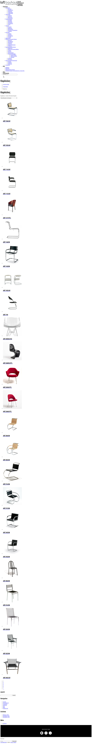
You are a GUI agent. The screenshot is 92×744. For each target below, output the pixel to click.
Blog (4, 72)
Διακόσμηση (8, 38)
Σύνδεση (5, 723)
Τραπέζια (10, 15)
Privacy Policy (13, 742)
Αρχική (19, 1)
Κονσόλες (10, 59)
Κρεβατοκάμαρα (9, 19)
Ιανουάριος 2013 (6, 717)
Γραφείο (7, 25)
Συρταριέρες (10, 23)
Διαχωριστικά (10, 52)
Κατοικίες (7, 68)
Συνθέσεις (10, 11)
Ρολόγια (9, 51)
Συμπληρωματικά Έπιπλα (11, 47)
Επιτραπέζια (10, 35)
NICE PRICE (20, 5)
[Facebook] (41, 733)
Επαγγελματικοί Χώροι (10, 69)
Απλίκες (9, 33)
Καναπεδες (10, 42)
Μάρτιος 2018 (6, 714)
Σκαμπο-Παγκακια (11, 44)
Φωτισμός (8, 32)
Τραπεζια (10, 43)
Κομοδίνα (10, 21)
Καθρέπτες (10, 48)
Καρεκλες (10, 40)
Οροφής (9, 36)
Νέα (4, 66)
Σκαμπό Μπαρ (13, 54)
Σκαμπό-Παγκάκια (11, 53)
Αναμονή (10, 31)
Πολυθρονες (10, 41)
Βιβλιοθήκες (10, 29)
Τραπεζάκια (10, 12)
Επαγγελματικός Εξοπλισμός (11, 60)
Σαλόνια (9, 8)
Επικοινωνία (6, 73)
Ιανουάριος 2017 (6, 715)
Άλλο (9, 24)
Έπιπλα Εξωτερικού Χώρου (11, 39)
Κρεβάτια (10, 20)
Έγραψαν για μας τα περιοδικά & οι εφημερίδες (15, 70)
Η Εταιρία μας (21, 3)
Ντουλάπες (10, 22)
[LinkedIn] (50, 733)
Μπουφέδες (10, 17)
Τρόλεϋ (9, 50)
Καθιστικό (8, 7)
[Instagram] (46, 733)
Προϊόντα (5, 6)
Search (4, 74)
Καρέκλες (10, 16)
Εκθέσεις (7, 67)
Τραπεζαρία (8, 14)
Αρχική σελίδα (6, 84)
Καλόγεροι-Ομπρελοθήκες (13, 49)
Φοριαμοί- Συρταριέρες (12, 30)
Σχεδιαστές (8, 65)
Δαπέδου (10, 34)
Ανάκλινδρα (10, 13)
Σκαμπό (9, 61)
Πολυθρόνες (10, 10)
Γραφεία (9, 26)
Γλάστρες (10, 45)
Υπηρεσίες (20, 4)
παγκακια (12, 57)
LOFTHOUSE (4, 742)
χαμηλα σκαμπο (14, 56)
